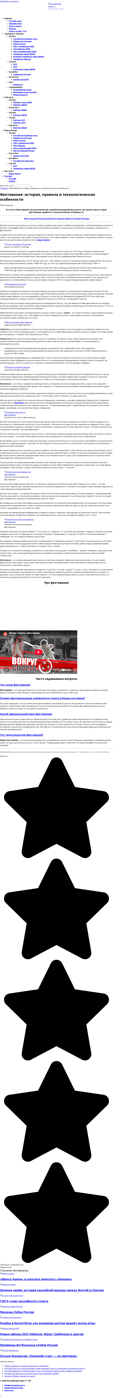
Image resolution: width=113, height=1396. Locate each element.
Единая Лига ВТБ (21, 156)
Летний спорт (15, 21)
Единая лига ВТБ (21, 79)
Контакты (9, 1390)
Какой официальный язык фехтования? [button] (26, 714)
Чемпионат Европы (22, 59)
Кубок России (19, 44)
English (12, 181)
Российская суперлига (23, 161)
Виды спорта (15, 173)
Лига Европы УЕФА (21, 49)
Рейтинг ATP (19, 120)
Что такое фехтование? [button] (15, 684)
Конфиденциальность (14, 1385)
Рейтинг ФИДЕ (20, 128)
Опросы (12, 28)
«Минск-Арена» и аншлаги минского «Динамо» (26, 1366)
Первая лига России (22, 41)
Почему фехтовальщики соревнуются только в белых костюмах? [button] (42, 698)
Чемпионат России (22, 74)
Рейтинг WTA (19, 123)
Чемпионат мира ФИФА (24, 54)
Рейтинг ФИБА (20, 110)
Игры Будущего (20, 95)
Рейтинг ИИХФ (20, 115)
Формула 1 (18, 84)
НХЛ (15, 67)
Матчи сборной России (23, 150)
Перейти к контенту (9, 1)
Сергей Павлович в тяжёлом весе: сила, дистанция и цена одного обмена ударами (43, 1371)
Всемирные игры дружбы (25, 92)
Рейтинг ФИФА (20, 105)
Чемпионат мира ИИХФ (24, 69)
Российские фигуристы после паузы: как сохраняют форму (31, 1373)
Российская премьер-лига (25, 39)
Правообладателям (13, 1388)
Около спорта (15, 26)
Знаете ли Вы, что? (18, 31)
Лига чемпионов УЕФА (23, 46)
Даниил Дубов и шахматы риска (19, 1376)
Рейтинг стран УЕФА (22, 102)
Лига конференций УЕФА (24, 51)
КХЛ (15, 64)
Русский (8, 176)
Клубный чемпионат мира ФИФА (28, 56)
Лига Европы (19, 145)
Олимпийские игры (22, 89)
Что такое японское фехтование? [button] (21, 734)
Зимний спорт (15, 23)
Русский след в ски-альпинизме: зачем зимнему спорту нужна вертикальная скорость (44, 1368)
